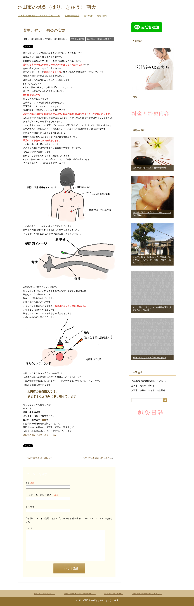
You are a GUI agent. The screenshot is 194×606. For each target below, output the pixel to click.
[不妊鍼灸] (152, 89)
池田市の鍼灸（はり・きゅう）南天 (40, 435)
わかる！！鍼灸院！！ (44, 593)
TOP (39, 15)
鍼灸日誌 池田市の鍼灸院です (100, 39)
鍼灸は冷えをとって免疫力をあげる (149, 357)
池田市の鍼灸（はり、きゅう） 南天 (59, 7)
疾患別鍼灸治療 (77, 39)
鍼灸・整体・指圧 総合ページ (80, 593)
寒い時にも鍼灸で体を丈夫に (98, 458)
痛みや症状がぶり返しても (39, 458)
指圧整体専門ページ (113, 593)
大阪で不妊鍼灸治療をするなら (147, 593)
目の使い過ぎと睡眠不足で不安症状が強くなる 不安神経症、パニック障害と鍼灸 (152, 260)
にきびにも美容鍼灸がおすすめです (149, 168)
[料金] (151, 122)
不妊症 (43, 420)
